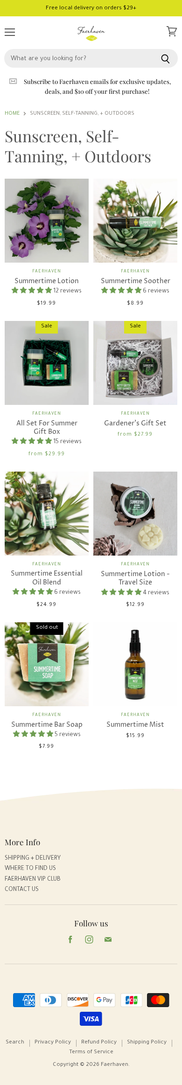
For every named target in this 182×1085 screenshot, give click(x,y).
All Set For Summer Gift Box (46, 427)
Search (15, 1043)
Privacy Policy (53, 1043)
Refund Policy (99, 1043)
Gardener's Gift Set (135, 423)
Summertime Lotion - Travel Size (135, 578)
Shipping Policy (147, 1043)
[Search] (165, 58)
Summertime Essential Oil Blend (47, 577)
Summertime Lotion (46, 281)
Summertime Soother (135, 281)
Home (12, 114)
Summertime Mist (135, 724)
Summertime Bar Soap (47, 724)
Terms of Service (91, 1053)
